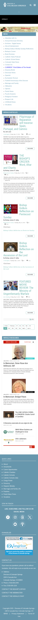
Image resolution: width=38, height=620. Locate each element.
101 (30, 326)
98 (20, 326)
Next (24, 328)
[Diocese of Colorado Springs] (14, 4)
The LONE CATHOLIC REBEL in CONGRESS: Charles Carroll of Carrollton (24, 414)
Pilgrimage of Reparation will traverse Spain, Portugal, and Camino (11, 120)
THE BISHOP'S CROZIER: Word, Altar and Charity (11, 159)
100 (26, 326)
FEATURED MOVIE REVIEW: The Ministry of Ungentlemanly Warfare (11, 285)
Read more (30, 148)
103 (9, 328)
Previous (12, 326)
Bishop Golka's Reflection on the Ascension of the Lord (11, 247)
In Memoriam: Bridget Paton (14, 397)
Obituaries (30, 392)
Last (28, 328)
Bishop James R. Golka (8, 173)
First (6, 326)
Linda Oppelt (6, 134)
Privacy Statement (18, 614)
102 (5, 328)
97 (17, 326)
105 (16, 328)
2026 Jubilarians (20, 439)
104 (12, 328)
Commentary (30, 358)
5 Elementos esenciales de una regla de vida (17, 423)
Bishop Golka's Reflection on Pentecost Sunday (11, 209)
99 (23, 326)
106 (20, 328)
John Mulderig (6, 297)
